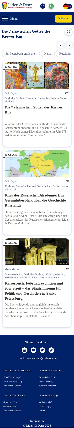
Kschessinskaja (12, 277)
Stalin (56, 277)
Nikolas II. (25, 277)
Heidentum (31, 98)
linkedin (24, 350)
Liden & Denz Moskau (50, 370)
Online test (64, 18)
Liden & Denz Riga (48, 395)
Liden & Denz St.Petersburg (17, 370)
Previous (61, 45)
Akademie (9, 186)
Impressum (37, 421)
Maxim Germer (12, 269)
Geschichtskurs (44, 186)
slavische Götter (58, 98)
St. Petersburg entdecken (20, 53)
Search (68, 31)
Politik (35, 277)
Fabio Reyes (11, 93)
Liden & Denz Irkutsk (14, 395)
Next (69, 45)
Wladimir (9, 101)
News (47, 53)
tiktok (51, 350)
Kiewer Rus (43, 98)
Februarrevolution (13, 274)
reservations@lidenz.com (41, 358)
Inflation (49, 274)
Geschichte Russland (14, 98)
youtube (33, 350)
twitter (42, 350)
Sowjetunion (46, 277)
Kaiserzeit (59, 274)
